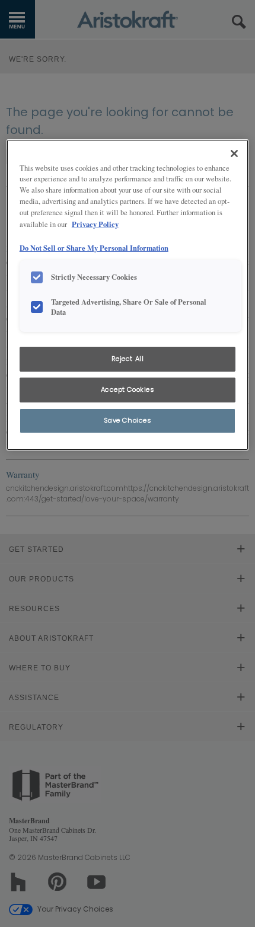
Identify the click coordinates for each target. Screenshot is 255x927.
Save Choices (128, 420)
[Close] (234, 153)
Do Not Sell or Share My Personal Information (94, 247)
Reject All (127, 358)
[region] (128, 294)
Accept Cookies (128, 389)
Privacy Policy (95, 224)
